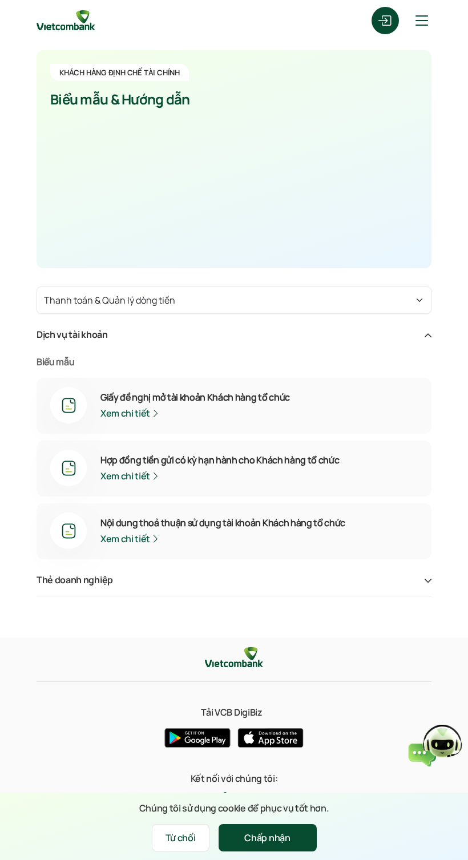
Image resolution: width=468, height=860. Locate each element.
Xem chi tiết (126, 413)
